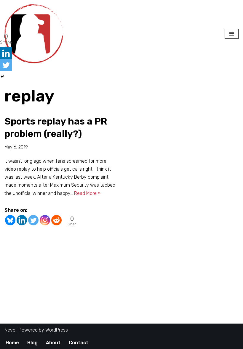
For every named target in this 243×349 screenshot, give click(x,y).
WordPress (56, 330)
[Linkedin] (22, 220)
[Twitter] (33, 220)
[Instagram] (45, 220)
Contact (78, 342)
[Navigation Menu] (232, 34)
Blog (32, 342)
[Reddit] (56, 220)
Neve (9, 330)
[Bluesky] (10, 220)
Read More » (87, 193)
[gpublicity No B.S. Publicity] (35, 34)
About (53, 342)
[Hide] (2, 76)
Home (12, 342)
